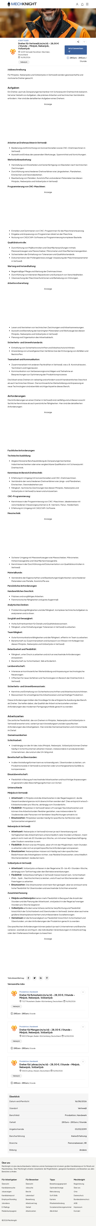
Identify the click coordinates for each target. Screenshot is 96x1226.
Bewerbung (30, 1199)
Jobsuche (29, 1188)
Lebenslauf (30, 1195)
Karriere (53, 1199)
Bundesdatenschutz (81, 1199)
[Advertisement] (48, 122)
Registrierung (79, 1184)
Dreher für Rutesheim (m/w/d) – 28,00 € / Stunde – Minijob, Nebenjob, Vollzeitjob (47, 996)
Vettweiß (82, 1108)
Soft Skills (53, 1195)
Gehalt (28, 1207)
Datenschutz (79, 1195)
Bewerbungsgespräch (58, 1184)
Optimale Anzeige (56, 1188)
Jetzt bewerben (75, 48)
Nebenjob (23, 62)
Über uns (77, 1188)
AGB (75, 1203)
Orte (75, 1191)
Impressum (78, 1207)
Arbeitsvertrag (31, 1203)
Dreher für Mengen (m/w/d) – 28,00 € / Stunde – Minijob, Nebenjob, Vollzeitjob (45, 1031)
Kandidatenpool (8, 1195)
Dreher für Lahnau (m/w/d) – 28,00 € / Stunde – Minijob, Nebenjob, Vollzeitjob (49, 1066)
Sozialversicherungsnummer (61, 1207)
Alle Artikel (54, 1211)
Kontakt (77, 1211)
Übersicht (5, 1184)
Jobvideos (6, 1203)
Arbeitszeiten (31, 1211)
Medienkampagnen (9, 1211)
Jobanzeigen (6, 1191)
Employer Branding (9, 1199)
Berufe (28, 1191)
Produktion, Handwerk (28, 992)
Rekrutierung (55, 1191)
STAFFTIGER (23, 40)
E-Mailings (6, 1207)
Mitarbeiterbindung (57, 1203)
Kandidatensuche (8, 1188)
